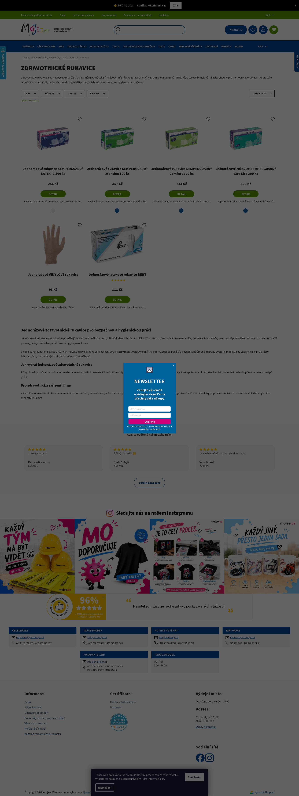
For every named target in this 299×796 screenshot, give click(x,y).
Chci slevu (150, 421)
